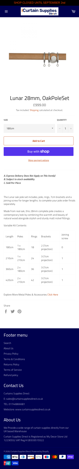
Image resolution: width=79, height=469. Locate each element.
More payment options (38, 160)
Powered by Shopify (40, 451)
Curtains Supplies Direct (20, 451)
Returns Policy (11, 364)
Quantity (62, 120)
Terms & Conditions (14, 359)
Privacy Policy (11, 353)
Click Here (52, 294)
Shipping (34, 110)
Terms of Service (13, 370)
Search (7, 343)
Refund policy (11, 375)
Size (6, 120)
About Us (8, 348)
